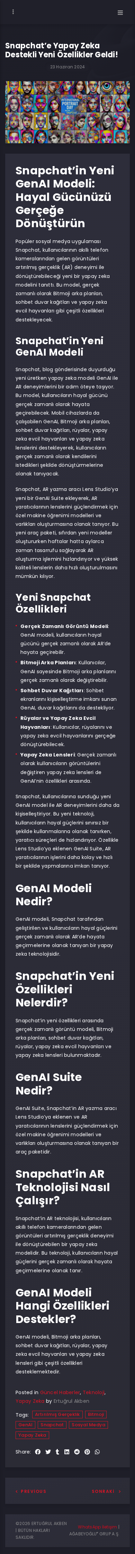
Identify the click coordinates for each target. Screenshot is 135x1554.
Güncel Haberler (60, 1392)
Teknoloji (94, 1392)
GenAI (25, 1424)
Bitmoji (96, 1414)
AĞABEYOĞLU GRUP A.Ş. (94, 1534)
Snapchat (52, 1424)
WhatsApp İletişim (97, 1527)
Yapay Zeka (30, 1401)
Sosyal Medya (88, 1424)
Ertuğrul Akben (72, 1401)
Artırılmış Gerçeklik (57, 1414)
